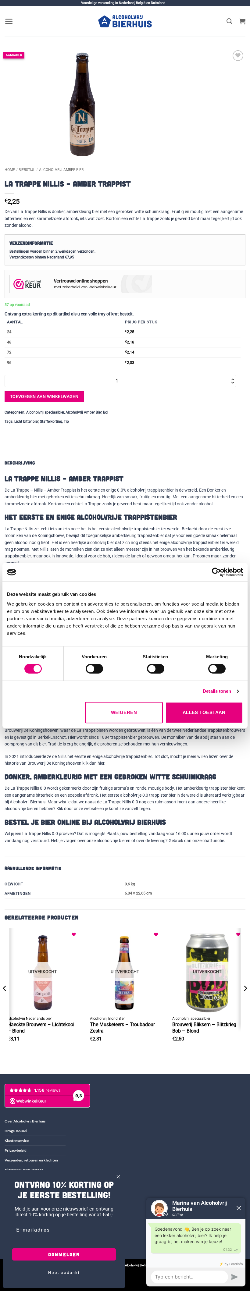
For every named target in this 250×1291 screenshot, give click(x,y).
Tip (66, 421)
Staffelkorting (51, 421)
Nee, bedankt (64, 1272)
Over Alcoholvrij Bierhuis (25, 1121)
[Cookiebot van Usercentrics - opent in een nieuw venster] (216, 572)
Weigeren (124, 712)
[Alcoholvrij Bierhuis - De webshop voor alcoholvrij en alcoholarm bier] (125, 21)
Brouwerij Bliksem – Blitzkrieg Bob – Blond (204, 1028)
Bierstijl (27, 170)
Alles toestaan (204, 712)
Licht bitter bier (26, 421)
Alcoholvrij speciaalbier (45, 412)
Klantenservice (17, 1140)
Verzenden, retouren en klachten (31, 1160)
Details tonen (217, 691)
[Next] (245, 1000)
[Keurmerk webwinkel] (80, 284)
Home (10, 170)
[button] (9, 21)
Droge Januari (16, 1131)
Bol (105, 412)
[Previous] (4, 1000)
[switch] (94, 669)
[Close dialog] (118, 1176)
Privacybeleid (16, 1150)
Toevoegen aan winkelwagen (44, 396)
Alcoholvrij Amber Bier (61, 170)
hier (101, 763)
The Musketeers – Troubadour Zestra (122, 1028)
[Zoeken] (229, 21)
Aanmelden (64, 1254)
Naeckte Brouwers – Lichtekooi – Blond (41, 1028)
